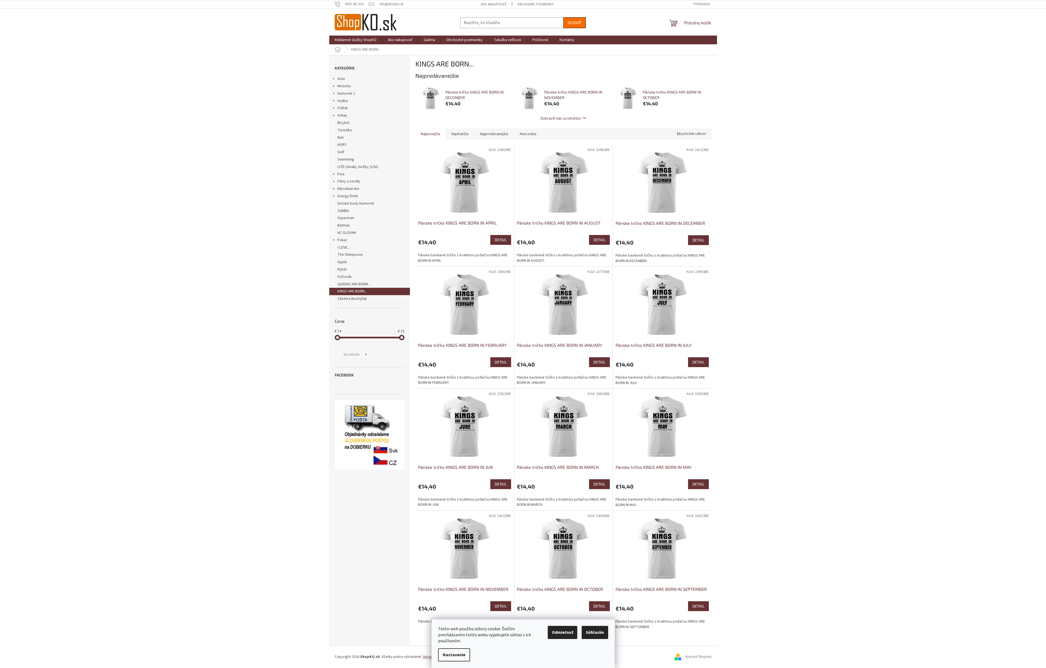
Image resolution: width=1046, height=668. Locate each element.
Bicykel (343, 123)
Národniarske (348, 188)
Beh (340, 137)
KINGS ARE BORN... (352, 291)
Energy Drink (347, 196)
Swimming (345, 159)
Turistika (344, 130)
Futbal (342, 108)
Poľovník (344, 277)
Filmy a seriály (348, 181)
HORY (341, 144)
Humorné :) (346, 93)
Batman (343, 225)
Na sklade (355, 354)
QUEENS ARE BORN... (353, 284)
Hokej (342, 115)
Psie (341, 174)
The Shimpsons (350, 254)
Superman (345, 218)
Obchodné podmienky (535, 4)
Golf (340, 152)
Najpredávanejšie (494, 134)
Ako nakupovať (493, 4)
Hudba (342, 101)
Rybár (342, 269)
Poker (342, 240)
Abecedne (528, 134)
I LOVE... (343, 247)
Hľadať (574, 22)
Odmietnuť (562, 632)
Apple (342, 262)
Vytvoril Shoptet (698, 657)
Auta (341, 79)
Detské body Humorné (355, 203)
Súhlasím (595, 632)
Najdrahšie (460, 134)
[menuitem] (355, 40)
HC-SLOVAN (346, 233)
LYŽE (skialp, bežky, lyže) (357, 167)
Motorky (344, 86)
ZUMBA (343, 211)
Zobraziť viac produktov (560, 118)
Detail (501, 239)
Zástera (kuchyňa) (352, 298)
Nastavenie (454, 655)
